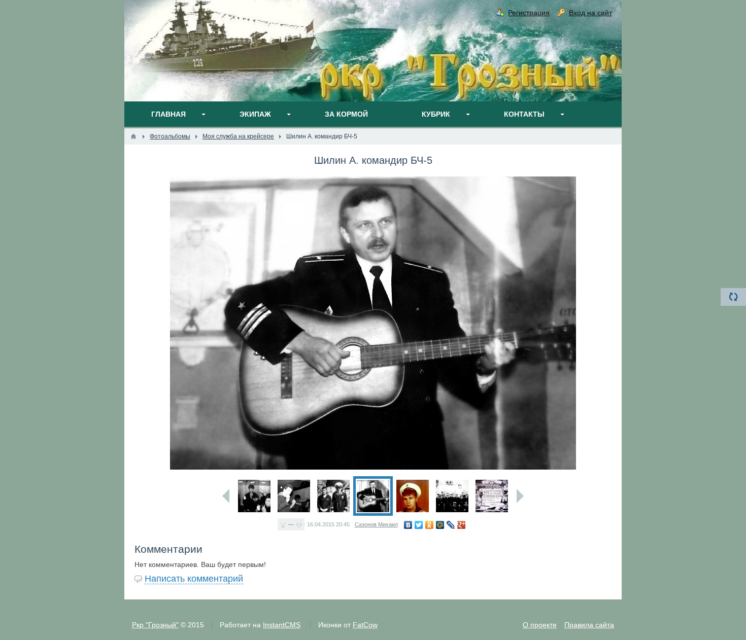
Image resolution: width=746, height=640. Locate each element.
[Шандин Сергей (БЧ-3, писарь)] (294, 496)
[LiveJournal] (451, 524)
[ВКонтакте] (408, 524)
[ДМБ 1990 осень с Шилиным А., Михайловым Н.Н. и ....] (452, 496)
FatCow (365, 625)
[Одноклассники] (429, 524)
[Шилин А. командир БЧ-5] (373, 496)
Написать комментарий (194, 579)
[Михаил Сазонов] (412, 496)
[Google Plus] (461, 524)
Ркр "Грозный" (155, 625)
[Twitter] (419, 524)
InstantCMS (281, 625)
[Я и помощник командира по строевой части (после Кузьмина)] (333, 496)
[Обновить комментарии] (733, 297)
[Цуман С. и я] (254, 496)
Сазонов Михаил (376, 524)
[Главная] (133, 136)
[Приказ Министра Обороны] (491, 496)
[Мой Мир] (440, 524)
